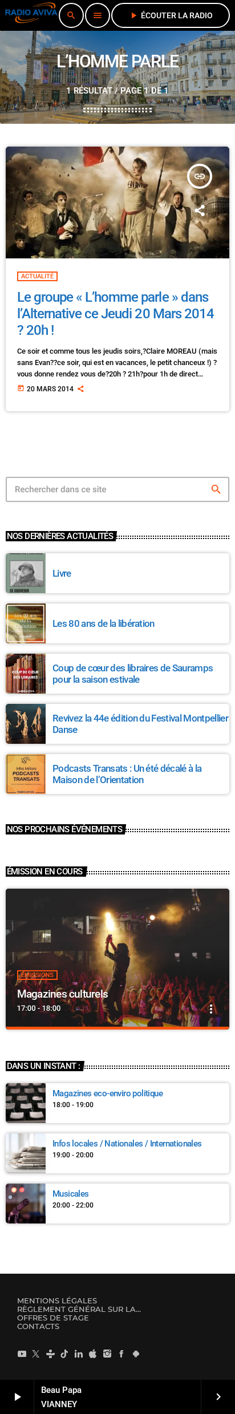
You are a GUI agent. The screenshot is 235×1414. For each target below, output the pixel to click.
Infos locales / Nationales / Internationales (127, 1144)
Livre (61, 573)
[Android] (135, 1353)
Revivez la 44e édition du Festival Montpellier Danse (140, 723)
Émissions (37, 975)
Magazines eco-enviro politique (107, 1093)
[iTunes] (93, 1353)
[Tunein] (50, 1353)
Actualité (37, 276)
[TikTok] (64, 1353)
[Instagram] (107, 1353)
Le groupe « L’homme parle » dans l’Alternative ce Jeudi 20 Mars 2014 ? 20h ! (115, 313)
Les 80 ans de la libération (103, 623)
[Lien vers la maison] (31, 15)
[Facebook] (121, 1353)
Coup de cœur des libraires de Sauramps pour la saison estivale (132, 673)
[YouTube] (21, 1353)
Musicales (70, 1194)
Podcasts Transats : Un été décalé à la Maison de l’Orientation (126, 774)
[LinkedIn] (78, 1353)
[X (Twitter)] (35, 1353)
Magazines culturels (62, 993)
